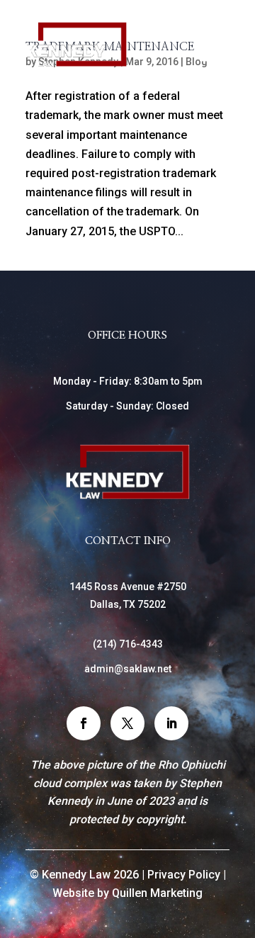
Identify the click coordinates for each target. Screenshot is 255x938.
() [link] (128, 644)
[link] (77, 63)
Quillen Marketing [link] (157, 893)
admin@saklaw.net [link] (127, 668)
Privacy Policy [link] (183, 874)
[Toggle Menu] (211, 54)
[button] (84, 723)
